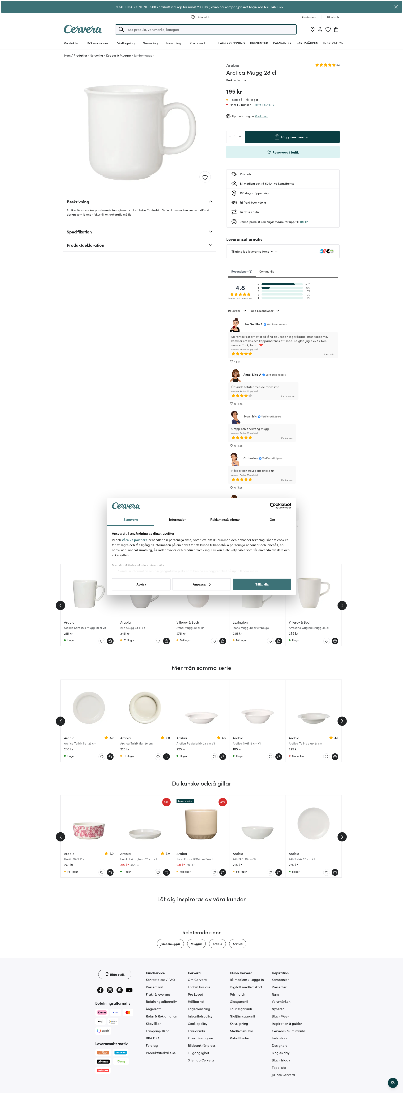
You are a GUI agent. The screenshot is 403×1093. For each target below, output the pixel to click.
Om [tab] (272, 519)
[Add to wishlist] (205, 177)
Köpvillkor (153, 1023)
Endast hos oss (199, 986)
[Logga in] (320, 29)
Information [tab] (177, 519)
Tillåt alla (261, 584)
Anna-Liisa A (252, 374)
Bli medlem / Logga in (247, 979)
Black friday (281, 1060)
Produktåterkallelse (161, 1052)
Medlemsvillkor (241, 1030)
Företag (152, 1045)
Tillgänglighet (198, 1052)
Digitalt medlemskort (246, 986)
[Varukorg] (336, 29)
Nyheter (278, 1008)
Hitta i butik (263, 104)
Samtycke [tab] (130, 519)
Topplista (279, 1067)
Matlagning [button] (126, 43)
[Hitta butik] (312, 29)
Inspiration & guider (287, 1023)
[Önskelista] (328, 29)
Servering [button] (150, 43)
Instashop (279, 1038)
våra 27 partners (134, 540)
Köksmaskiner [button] (97, 43)
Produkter (71, 43)
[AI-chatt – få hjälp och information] (393, 1083)
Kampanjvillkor (157, 1030)
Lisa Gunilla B (252, 324)
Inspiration (333, 43)
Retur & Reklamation (161, 1016)
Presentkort (154, 986)
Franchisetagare (200, 1038)
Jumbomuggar (170, 944)
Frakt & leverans (158, 994)
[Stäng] (396, 6)
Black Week (280, 1016)
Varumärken (307, 43)
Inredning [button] (173, 43)
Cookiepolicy (197, 1023)
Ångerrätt (153, 1008)
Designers (279, 1045)
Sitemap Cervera (201, 1060)
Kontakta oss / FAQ (160, 979)
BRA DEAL (153, 1038)
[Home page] (83, 32)
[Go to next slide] (342, 605)
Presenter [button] (259, 43)
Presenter (279, 986)
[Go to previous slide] (60, 605)
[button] (121, 29)
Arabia (217, 944)
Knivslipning (239, 1023)
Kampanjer (282, 43)
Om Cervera (197, 979)
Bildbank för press (202, 1045)
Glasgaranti (239, 1001)
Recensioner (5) (241, 271)
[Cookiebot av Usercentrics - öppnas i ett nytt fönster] (273, 506)
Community (266, 271)
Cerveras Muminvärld (288, 1030)
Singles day (280, 1052)
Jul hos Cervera (283, 1074)
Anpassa (199, 584)
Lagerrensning (231, 43)
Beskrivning (234, 80)
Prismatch (237, 994)
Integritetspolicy (200, 1016)
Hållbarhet (196, 1001)
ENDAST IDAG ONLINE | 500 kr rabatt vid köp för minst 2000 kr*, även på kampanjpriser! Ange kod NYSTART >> (198, 6)
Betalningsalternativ (161, 1001)
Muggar (196, 944)
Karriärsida (196, 1030)
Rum (275, 994)
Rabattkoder (239, 1038)
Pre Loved (197, 43)
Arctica (238, 944)
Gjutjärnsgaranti (242, 1016)
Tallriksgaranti (241, 1008)
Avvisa (141, 584)
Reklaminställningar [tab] (225, 519)
